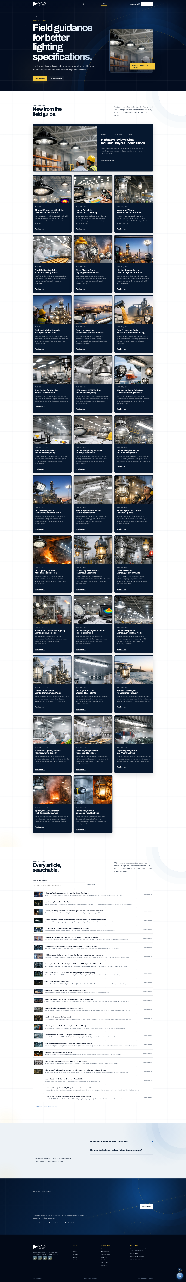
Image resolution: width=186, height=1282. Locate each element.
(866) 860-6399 (135, 4)
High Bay (103, 1260)
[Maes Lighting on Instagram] (49, 1258)
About (74, 1248)
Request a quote (147, 4)
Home (64, 4)
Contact (75, 1260)
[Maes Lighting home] (39, 4)
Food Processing (105, 1254)
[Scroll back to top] (180, 1270)
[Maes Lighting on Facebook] (34, 1258)
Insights (104, 4)
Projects (83, 4)
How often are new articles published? (121, 1141)
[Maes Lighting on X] (39, 1258)
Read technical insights (71, 1223)
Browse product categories (40, 1223)
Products (73, 4)
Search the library (40, 880)
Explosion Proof (105, 1248)
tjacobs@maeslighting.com (137, 1256)
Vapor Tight (104, 1257)
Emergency (104, 1265)
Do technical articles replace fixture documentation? (121, 1150)
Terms (89, 1278)
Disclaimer (94, 1278)
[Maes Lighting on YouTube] (44, 1258)
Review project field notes (56, 1223)
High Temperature (106, 1251)
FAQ (112, 4)
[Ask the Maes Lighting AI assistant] (180, 1276)
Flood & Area (104, 1262)
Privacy (85, 1278)
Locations (93, 4)
